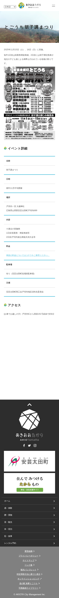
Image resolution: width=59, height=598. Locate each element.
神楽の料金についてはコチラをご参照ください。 (27, 255)
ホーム (7, 501)
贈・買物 (8, 515)
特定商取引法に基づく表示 (28, 574)
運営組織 (28, 551)
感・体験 (8, 508)
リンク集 (28, 565)
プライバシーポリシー (28, 556)
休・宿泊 (8, 529)
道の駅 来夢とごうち (28, 583)
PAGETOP (31, 404)
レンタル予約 (10, 543)
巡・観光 (8, 522)
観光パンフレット (28, 570)
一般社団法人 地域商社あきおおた (29, 5)
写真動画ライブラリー (28, 588)
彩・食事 (8, 536)
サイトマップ (28, 560)
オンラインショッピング (28, 579)
